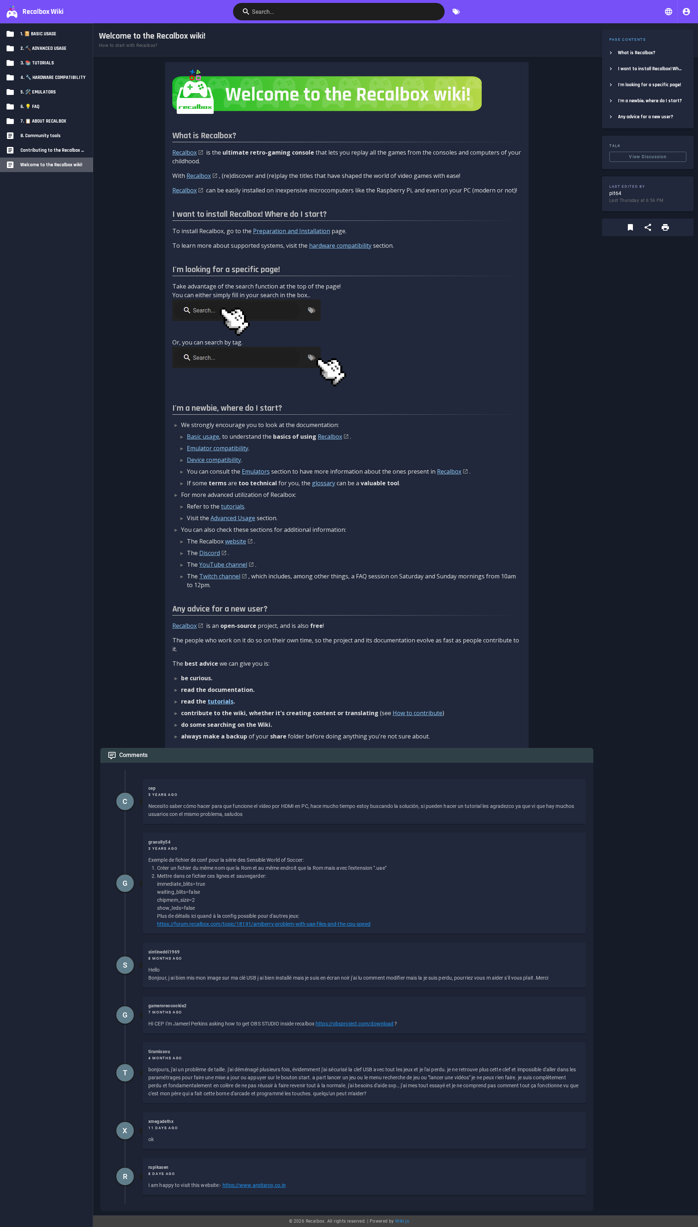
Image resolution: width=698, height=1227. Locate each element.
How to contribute (417, 713)
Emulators (256, 471)
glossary (323, 483)
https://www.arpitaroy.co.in (254, 1185)
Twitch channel (219, 576)
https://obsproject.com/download (354, 1024)
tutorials (232, 506)
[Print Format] (665, 227)
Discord (209, 553)
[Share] (648, 227)
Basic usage (203, 437)
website (235, 541)
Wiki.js (402, 1221)
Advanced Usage (232, 518)
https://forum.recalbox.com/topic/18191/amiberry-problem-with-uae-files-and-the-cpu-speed (263, 924)
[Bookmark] (630, 227)
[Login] (686, 11)
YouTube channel (223, 565)
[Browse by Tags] (456, 11)
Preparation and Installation (291, 231)
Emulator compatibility (217, 448)
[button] (668, 11)
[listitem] (648, 52)
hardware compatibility (340, 246)
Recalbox (184, 152)
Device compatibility (214, 460)
